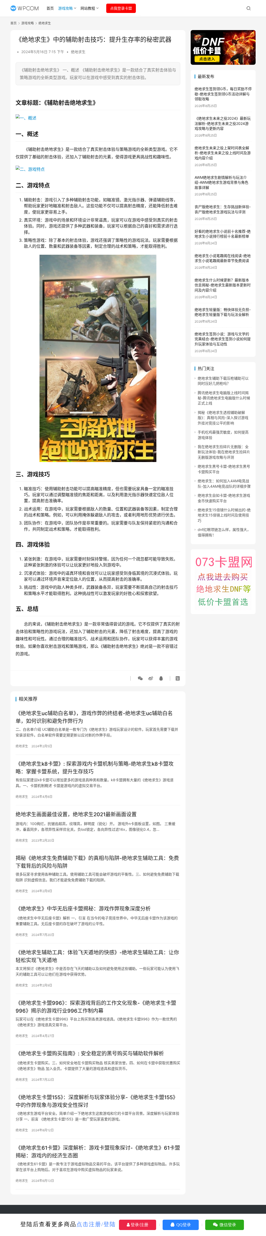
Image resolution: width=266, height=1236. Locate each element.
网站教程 (88, 8)
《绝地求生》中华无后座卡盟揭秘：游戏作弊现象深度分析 (83, 909)
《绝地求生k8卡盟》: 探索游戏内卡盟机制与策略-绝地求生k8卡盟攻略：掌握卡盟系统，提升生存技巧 (95, 768)
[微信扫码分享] (140, 678)
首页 (50, 8)
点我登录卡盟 (121, 8)
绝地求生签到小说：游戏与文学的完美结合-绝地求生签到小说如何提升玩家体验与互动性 (223, 339)
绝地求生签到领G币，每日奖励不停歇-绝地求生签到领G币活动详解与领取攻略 (223, 94)
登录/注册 (139, 1225)
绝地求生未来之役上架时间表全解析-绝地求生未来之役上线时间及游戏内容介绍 (223, 153)
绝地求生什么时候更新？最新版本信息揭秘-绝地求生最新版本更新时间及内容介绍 (223, 285)
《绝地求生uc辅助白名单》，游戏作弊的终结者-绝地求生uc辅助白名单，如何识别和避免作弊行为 (94, 717)
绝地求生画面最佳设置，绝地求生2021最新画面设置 (76, 814)
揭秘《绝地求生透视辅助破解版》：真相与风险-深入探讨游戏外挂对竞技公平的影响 (223, 417)
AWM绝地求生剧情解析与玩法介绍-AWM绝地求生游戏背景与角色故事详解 (221, 182)
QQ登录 (183, 1225)
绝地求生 (78, 51)
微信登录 (227, 1225)
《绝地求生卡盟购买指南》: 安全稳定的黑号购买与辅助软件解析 (90, 1053)
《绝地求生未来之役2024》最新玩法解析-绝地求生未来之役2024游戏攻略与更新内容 (223, 123)
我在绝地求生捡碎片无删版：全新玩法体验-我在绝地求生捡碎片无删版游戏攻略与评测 (224, 451)
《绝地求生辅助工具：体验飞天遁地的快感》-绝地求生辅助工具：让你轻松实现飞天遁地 (97, 956)
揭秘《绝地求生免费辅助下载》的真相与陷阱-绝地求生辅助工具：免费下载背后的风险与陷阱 (97, 862)
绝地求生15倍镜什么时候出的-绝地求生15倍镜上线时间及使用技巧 (224, 515)
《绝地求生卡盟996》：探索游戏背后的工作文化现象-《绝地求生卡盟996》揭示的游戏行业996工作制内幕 (96, 1007)
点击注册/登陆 (96, 1224)
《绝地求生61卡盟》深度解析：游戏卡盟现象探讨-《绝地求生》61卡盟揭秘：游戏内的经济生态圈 (98, 1152)
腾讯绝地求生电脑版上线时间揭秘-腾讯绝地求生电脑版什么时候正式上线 (224, 398)
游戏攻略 (65, 8)
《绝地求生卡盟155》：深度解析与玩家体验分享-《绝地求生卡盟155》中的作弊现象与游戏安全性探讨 (97, 1101)
